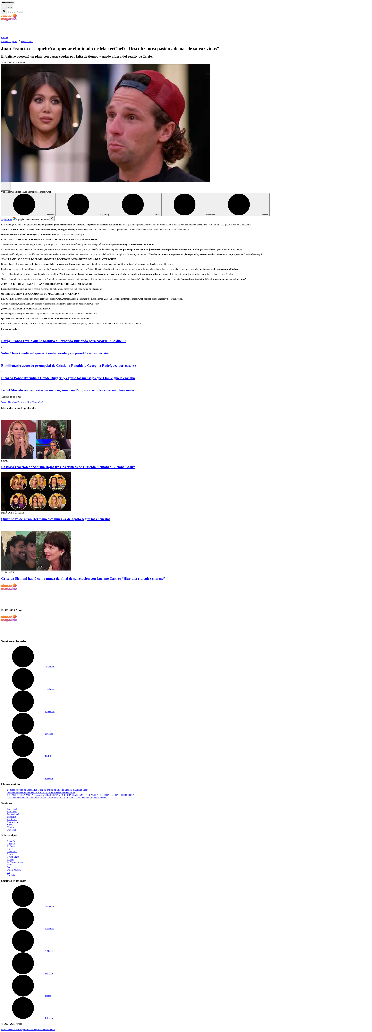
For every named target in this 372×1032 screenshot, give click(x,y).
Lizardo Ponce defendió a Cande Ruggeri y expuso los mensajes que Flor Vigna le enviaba (68, 378)
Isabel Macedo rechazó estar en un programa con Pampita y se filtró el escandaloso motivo (68, 390)
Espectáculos (27, 41)
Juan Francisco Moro (22, 402)
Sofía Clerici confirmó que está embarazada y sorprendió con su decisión (55, 353)
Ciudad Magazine (9, 41)
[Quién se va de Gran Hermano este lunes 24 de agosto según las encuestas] (186, 491)
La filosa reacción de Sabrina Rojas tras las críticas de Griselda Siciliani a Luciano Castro (68, 467)
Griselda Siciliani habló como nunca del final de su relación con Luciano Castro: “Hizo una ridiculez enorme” (83, 578)
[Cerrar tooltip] (52, 218)
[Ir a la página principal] (23, 35)
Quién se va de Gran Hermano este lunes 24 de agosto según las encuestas (55, 519)
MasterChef (37, 402)
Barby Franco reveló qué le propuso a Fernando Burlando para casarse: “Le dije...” (63, 341)
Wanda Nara (7, 402)
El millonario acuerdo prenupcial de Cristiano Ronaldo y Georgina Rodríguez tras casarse (68, 365)
